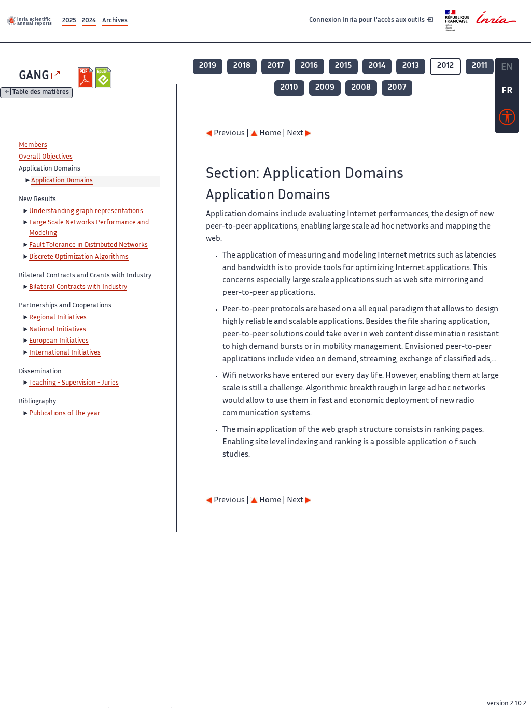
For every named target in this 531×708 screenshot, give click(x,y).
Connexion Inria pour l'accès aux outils (367, 20)
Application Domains (62, 181)
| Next (294, 133)
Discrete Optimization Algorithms (79, 257)
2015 (343, 66)
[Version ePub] (104, 77)
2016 (309, 66)
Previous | (231, 133)
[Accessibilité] (507, 120)
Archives (115, 21)
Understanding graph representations (86, 211)
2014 (377, 66)
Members (33, 145)
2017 (276, 66)
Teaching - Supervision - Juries (74, 383)
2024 (89, 21)
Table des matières (40, 93)
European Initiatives (59, 341)
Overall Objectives (46, 157)
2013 (410, 66)
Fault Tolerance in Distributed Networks (88, 245)
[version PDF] (87, 77)
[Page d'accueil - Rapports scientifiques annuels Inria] (30, 20)
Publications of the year (64, 413)
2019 (207, 66)
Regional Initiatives (58, 318)
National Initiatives (57, 330)
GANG (34, 76)
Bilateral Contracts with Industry (78, 287)
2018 (241, 66)
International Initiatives (65, 353)
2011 (479, 66)
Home (269, 133)
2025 (69, 21)
